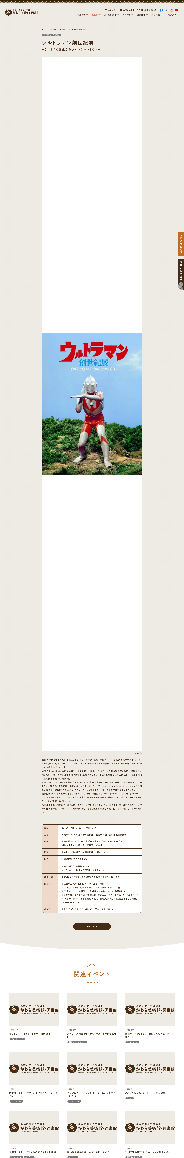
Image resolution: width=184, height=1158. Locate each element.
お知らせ (81, 15)
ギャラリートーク (17, 1039)
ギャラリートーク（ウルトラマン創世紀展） (30, 1034)
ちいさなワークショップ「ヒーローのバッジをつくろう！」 (91, 1094)
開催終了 (56, 35)
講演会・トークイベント (77, 1042)
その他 (129, 1098)
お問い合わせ (129, 10)
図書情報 (141, 15)
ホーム (44, 30)
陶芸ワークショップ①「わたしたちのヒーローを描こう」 (149, 1035)
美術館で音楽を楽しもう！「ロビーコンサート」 (91, 1152)
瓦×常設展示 (110, 15)
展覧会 (95, 15)
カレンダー (112, 10)
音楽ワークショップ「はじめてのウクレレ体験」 (33, 1152)
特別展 (62, 30)
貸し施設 (155, 15)
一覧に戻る (92, 926)
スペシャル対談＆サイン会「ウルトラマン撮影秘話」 (92, 1035)
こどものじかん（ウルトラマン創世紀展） (146, 1093)
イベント (127, 15)
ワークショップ (132, 1042)
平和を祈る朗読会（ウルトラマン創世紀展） (147, 1152)
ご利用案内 (171, 15)
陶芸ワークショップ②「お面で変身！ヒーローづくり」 (33, 1094)
